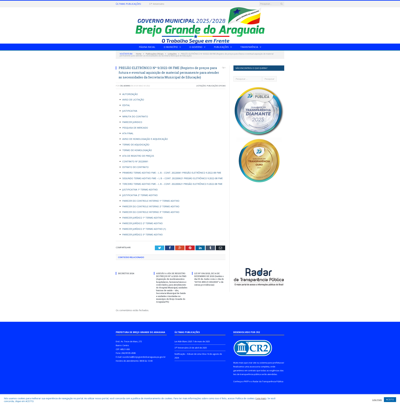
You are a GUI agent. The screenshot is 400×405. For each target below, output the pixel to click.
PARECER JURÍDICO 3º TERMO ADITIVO (142, 234)
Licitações (201, 85)
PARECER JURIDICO (132, 122)
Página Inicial (147, 46)
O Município (171, 46)
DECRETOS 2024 (126, 273)
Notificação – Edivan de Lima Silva (190, 354)
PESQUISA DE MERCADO (135, 127)
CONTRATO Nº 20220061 (135, 161)
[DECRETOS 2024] (132, 267)
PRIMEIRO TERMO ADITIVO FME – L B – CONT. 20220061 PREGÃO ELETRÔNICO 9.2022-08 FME (171, 172)
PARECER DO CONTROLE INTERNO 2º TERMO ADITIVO (150, 206)
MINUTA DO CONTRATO (135, 116)
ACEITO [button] (390, 399)
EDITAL (126, 105)
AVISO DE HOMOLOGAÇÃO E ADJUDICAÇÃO (145, 138)
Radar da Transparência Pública (268, 381)
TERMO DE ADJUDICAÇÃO (135, 144)
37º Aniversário (156, 3)
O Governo (195, 46)
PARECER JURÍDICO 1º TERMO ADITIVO (142, 217)
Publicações (221, 46)
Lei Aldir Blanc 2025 (183, 341)
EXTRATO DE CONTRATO (135, 167)
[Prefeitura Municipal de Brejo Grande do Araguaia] (200, 25)
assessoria (255, 366)
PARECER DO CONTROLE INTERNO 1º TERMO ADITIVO (150, 200)
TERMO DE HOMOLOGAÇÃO (137, 150)
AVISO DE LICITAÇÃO (133, 99)
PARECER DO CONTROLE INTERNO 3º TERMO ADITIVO (150, 212)
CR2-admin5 (125, 85)
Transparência (249, 46)
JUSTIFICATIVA (129, 110)
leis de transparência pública (247, 374)
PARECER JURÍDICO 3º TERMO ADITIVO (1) (144, 228)
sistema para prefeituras (272, 362)
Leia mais (261, 398)
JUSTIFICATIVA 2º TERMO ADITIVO (140, 195)
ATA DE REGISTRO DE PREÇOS (138, 155)
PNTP (246, 381)
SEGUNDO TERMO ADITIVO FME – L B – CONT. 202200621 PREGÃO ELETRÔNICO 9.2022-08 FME (172, 178)
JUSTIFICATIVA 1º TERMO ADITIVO (140, 189)
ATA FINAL (127, 133)
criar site (252, 362)
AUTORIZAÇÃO (130, 94)
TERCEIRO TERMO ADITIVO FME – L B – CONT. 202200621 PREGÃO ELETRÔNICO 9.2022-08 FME (172, 183)
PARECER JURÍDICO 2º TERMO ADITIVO (142, 223)
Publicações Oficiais (216, 85)
